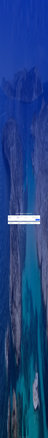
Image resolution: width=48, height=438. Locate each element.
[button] (42, 0)
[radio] (10, 216)
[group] (12, 217)
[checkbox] (20, 216)
